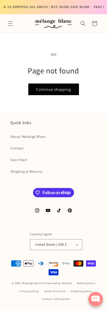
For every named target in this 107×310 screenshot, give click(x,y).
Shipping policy (81, 291)
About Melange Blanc (28, 136)
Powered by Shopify (58, 283)
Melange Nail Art (33, 283)
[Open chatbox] (95, 299)
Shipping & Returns (26, 171)
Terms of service (55, 291)
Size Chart (18, 159)
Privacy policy (29, 291)
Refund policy (86, 283)
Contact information (56, 299)
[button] (10, 23)
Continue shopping (53, 89)
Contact (17, 148)
